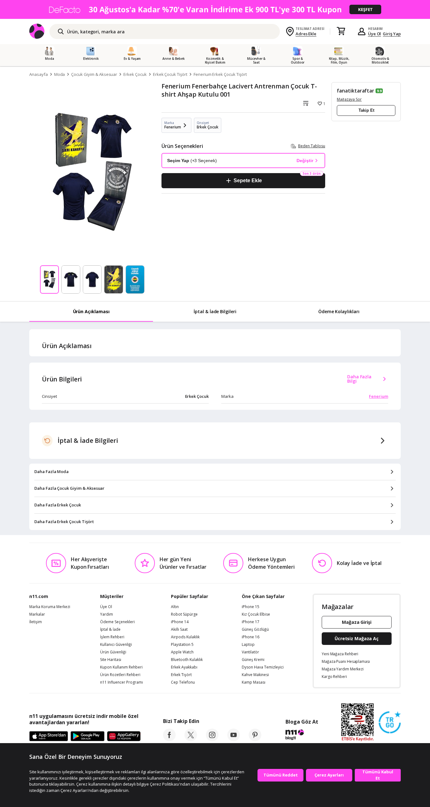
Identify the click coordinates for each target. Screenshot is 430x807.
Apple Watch (182, 652)
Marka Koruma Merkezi (49, 606)
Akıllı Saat (179, 629)
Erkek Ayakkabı (184, 667)
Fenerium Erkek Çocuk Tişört (220, 74)
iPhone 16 (250, 637)
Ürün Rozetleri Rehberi (120, 674)
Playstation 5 (182, 644)
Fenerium (378, 396)
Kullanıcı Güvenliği (116, 644)
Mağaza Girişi (356, 622)
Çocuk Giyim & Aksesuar (94, 74)
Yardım (106, 614)
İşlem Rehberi (112, 637)
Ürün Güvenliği (113, 652)
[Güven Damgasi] (390, 722)
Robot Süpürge (184, 614)
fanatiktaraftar (355, 90)
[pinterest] (255, 739)
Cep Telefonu (183, 682)
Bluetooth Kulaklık (187, 659)
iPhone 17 (250, 621)
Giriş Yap (392, 34)
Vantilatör (250, 652)
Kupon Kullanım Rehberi (121, 667)
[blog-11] (302, 735)
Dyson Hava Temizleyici (263, 667)
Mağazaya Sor (349, 99)
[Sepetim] (341, 31)
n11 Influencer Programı (121, 682)
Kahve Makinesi (255, 674)
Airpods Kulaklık (185, 637)
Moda (59, 74)
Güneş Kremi (253, 659)
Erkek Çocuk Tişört (170, 74)
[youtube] (233, 739)
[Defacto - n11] (215, 9)
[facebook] (169, 739)
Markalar (37, 614)
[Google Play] (88, 736)
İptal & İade (110, 629)
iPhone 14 (180, 621)
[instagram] (212, 739)
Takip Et (366, 110)
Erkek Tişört (181, 674)
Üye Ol (374, 34)
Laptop (248, 644)
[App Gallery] (124, 736)
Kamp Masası (253, 682)
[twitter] (190, 739)
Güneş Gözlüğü (255, 629)
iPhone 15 (250, 606)
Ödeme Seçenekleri (117, 621)
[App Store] (48, 736)
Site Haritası (110, 659)
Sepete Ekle (248, 180)
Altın (175, 606)
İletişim (35, 621)
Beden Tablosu (311, 146)
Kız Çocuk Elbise (256, 614)
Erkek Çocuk (134, 74)
